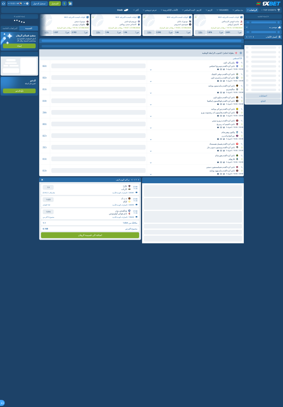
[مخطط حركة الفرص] (221, 69)
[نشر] (246, 27)
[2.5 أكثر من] (75, 66)
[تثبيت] (242, 63)
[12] (96, 66)
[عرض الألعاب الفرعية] (147, 70)
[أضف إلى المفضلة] (247, 41)
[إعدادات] (26, 3)
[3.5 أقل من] (55, 112)
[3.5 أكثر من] (75, 112)
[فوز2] (117, 66)
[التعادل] (127, 66)
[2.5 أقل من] (55, 66)
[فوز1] (137, 66)
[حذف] (42, 180)
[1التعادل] (106, 66)
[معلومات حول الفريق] (215, 69)
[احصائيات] (224, 69)
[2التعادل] (86, 66)
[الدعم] (3, 3)
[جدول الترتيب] (218, 69)
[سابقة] (253, 37)
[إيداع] (64, 3)
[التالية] (247, 37)
